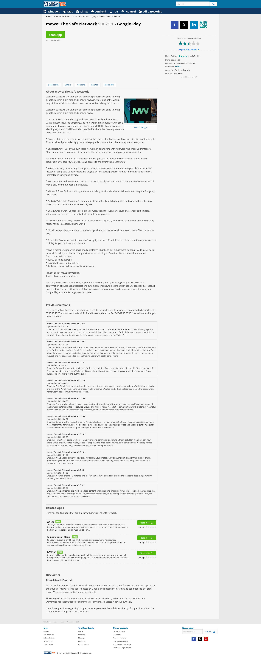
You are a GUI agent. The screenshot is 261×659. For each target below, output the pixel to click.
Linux (62, 622)
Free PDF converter (119, 638)
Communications (62, 16)
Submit (209, 631)
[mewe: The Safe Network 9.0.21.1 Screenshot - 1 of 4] (140, 110)
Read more (146, 522)
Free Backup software (120, 641)
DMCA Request (49, 635)
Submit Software (49, 638)
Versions (81, 84)
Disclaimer (109, 84)
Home (49, 16)
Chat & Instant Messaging (84, 16)
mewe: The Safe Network (110, 16)
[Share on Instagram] (194, 25)
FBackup (81, 638)
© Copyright (63, 653)
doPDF (80, 631)
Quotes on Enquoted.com (122, 648)
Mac (55, 622)
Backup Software (119, 631)
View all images (141, 127)
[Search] (213, 4)
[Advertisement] (101, 61)
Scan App (55, 35)
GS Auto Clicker (83, 644)
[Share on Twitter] (184, 25)
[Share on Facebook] (174, 25)
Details (68, 84)
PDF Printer (117, 635)
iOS (77, 622)
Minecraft (81, 635)
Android (70, 622)
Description (53, 84)
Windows (47, 622)
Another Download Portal (122, 644)
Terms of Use (48, 641)
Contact (46, 631)
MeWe (178, 67)
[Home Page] (55, 6)
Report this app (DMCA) (189, 49)
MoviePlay (82, 641)
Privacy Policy (48, 644)
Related (94, 84)
